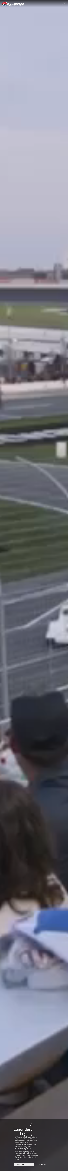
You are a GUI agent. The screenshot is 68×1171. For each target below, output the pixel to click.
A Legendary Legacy (23, 1129)
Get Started (21, 1164)
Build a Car (42, 1164)
